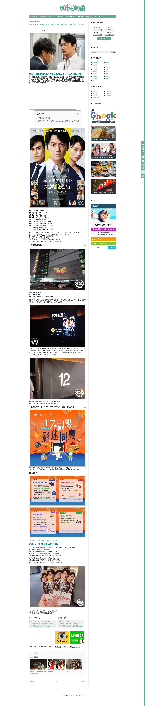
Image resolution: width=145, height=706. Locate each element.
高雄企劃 (33, 16)
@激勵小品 (108, 91)
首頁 (57, 681)
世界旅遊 (79, 16)
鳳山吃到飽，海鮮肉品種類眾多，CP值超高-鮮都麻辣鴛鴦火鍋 (109, 139)
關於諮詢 (97, 16)
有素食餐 (95, 69)
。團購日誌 (108, 93)
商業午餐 (95, 73)
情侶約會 (107, 73)
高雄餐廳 (42, 16)
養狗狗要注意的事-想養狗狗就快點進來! (41, 626)
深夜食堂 (107, 76)
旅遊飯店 (88, 16)
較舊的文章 (82, 681)
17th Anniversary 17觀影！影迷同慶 (46, 540)
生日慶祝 (107, 67)
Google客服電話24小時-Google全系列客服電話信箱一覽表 (108, 122)
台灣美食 (51, 16)
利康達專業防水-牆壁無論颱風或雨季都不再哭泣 (43, 623)
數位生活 (60, 16)
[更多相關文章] (84, 666)
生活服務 (69, 16)
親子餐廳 (95, 78)
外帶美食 (95, 67)
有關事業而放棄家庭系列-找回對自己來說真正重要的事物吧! (71, 626)
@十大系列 (95, 91)
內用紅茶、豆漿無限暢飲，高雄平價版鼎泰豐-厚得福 (107, 192)
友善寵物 (107, 62)
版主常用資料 (96, 97)
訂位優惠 (107, 69)
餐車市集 (107, 78)
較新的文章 (32, 681)
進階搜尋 (104, 42)
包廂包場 (95, 65)
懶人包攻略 (95, 80)
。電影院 (35, 653)
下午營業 (95, 62)
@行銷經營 (95, 93)
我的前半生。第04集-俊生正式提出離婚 (69, 623)
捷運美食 (95, 76)
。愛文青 (95, 95)
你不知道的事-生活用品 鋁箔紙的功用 (40, 621)
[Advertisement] (44, 96)
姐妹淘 (63, 695)
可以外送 (107, 65)
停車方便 (107, 71)
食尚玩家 (95, 71)
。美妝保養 (108, 95)
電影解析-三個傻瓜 (64, 621)
